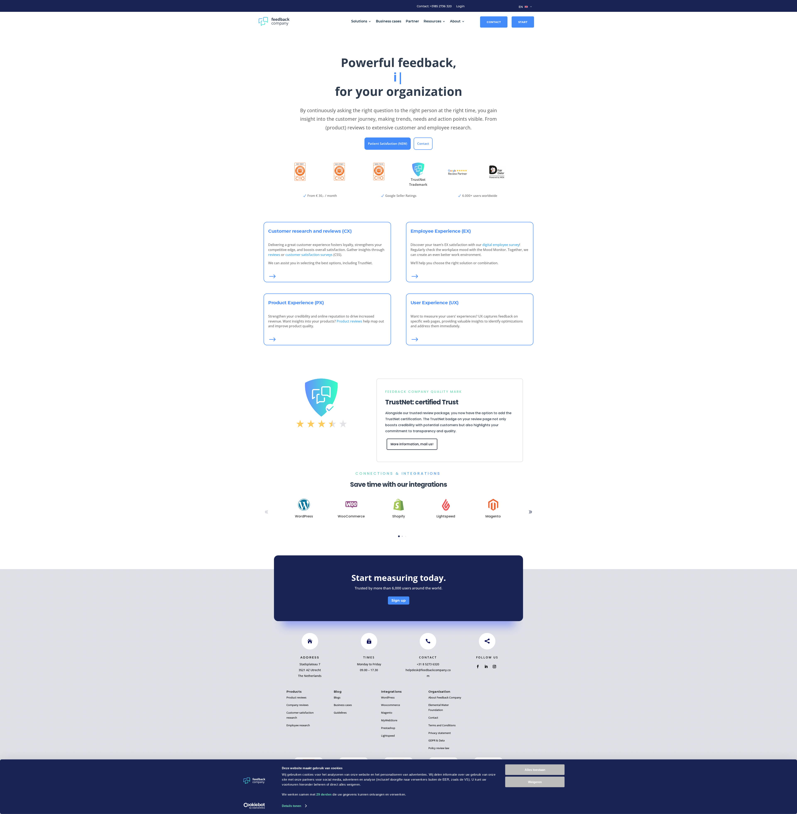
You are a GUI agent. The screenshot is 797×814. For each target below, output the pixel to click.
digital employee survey (500, 244)
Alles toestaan (535, 769)
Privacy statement (439, 733)
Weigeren (535, 782)
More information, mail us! (412, 444)
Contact (494, 22)
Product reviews (349, 321)
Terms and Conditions (442, 725)
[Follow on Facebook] (477, 666)
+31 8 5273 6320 (428, 664)
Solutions (359, 21)
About (455, 21)
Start (522, 22)
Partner (412, 21)
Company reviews (297, 705)
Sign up (398, 600)
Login (460, 6)
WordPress (388, 697)
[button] (530, 512)
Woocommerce (390, 705)
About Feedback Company (444, 697)
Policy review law (438, 748)
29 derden (324, 794)
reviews (274, 254)
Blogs (337, 697)
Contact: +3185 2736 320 (434, 6)
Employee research (298, 725)
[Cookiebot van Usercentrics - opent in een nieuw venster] (254, 806)
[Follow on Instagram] (494, 666)
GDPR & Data (436, 740)
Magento (386, 712)
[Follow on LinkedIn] (486, 666)
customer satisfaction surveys (308, 254)
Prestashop (388, 728)
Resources (432, 21)
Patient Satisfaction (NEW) (387, 143)
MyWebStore (389, 720)
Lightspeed (388, 735)
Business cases (388, 21)
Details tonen (291, 806)
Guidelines (340, 712)
